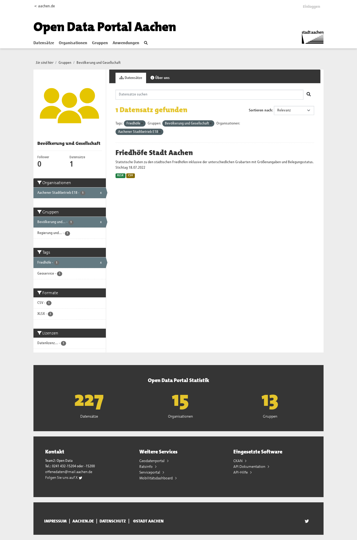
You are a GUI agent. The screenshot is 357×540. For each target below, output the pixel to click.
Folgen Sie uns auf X (61, 477)
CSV (130, 175)
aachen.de (83, 521)
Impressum (55, 521)
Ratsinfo (146, 466)
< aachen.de (44, 6)
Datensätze (43, 43)
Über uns (162, 78)
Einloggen (311, 6)
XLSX (120, 175)
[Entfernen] (142, 123)
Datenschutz (113, 521)
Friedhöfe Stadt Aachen (154, 152)
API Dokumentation (249, 466)
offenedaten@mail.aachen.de (68, 471)
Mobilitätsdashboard (156, 478)
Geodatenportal (152, 460)
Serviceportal (150, 472)
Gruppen (100, 43)
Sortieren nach (260, 110)
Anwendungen (126, 43)
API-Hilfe (241, 472)
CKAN (238, 460)
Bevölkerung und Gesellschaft (99, 63)
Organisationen (73, 43)
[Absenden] (308, 95)
